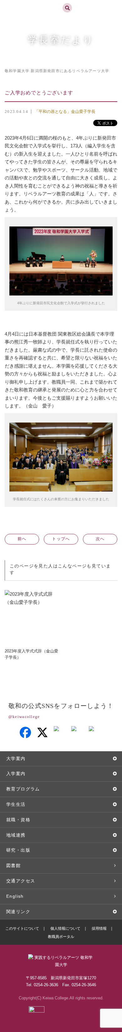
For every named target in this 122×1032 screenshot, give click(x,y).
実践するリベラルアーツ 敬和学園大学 (27, 2)
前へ (22, 538)
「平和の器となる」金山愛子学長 (64, 111)
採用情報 (99, 928)
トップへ (61, 538)
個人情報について (65, 928)
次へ (100, 538)
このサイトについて (22, 928)
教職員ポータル (61, 936)
